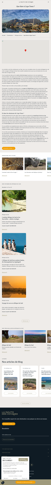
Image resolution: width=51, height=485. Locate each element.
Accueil (3, 35)
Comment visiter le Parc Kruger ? (9, 172)
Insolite (42, 368)
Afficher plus (25, 321)
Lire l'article (10, 393)
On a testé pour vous (8, 368)
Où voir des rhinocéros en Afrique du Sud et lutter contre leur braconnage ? (29, 373)
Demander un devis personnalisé (25, 482)
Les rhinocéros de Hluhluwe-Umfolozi (33, 172)
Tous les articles (25, 403)
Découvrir (4, 175)
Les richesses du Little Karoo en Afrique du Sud (9, 372)
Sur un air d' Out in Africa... (31, 347)
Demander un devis (7, 148)
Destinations (10, 35)
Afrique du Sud (18, 35)
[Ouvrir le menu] (2, 2)
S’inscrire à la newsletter (8, 439)
